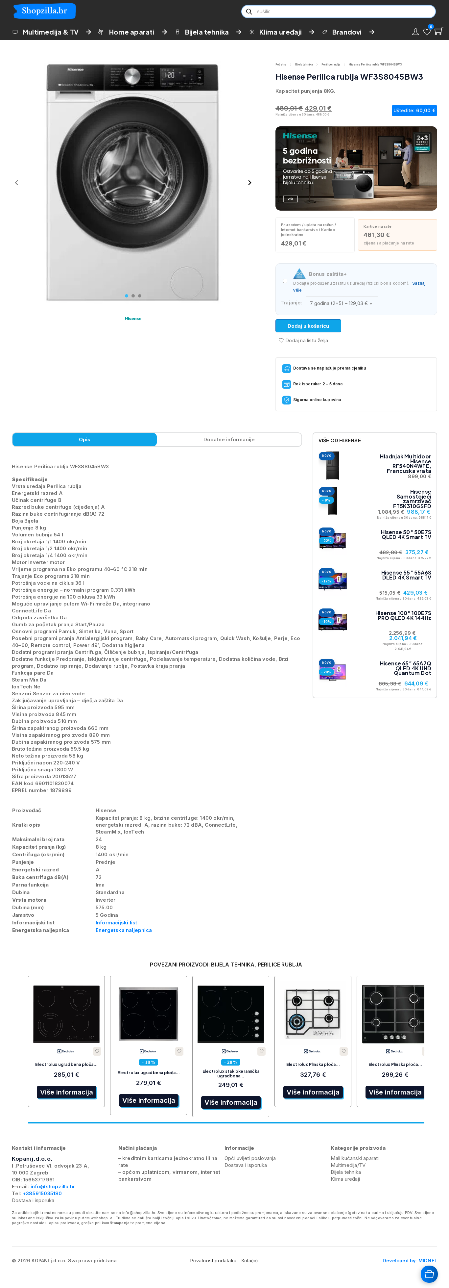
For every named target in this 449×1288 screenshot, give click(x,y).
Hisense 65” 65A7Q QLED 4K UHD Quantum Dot (405, 668)
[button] (427, 32)
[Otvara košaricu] (429, 1274)
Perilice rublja (330, 64)
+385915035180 (42, 1193)
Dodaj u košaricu (308, 326)
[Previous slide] (17, 183)
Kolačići (250, 1260)
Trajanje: (291, 302)
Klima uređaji (280, 32)
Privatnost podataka (213, 1260)
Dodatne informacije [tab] (229, 439)
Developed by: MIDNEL (410, 1260)
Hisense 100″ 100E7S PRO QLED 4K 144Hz (403, 615)
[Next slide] (249, 183)
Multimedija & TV (51, 32)
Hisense (350, 440)
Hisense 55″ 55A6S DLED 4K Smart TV (406, 574)
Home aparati (131, 32)
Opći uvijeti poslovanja (250, 1158)
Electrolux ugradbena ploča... (66, 1064)
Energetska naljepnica (124, 930)
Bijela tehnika (207, 32)
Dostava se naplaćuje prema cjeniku (329, 368)
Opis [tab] (85, 439)
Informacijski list (116, 922)
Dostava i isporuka (33, 1200)
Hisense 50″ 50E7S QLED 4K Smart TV (406, 534)
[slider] (226, 1122)
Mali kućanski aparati (355, 1158)
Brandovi (347, 32)
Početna (280, 64)
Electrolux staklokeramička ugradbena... (230, 1073)
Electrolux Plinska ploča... (313, 1064)
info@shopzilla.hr (52, 1186)
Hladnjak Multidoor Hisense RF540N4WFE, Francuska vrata (405, 463)
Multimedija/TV (348, 1165)
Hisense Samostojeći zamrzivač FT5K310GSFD (412, 498)
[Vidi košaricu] (439, 31)
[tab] (126, 295)
